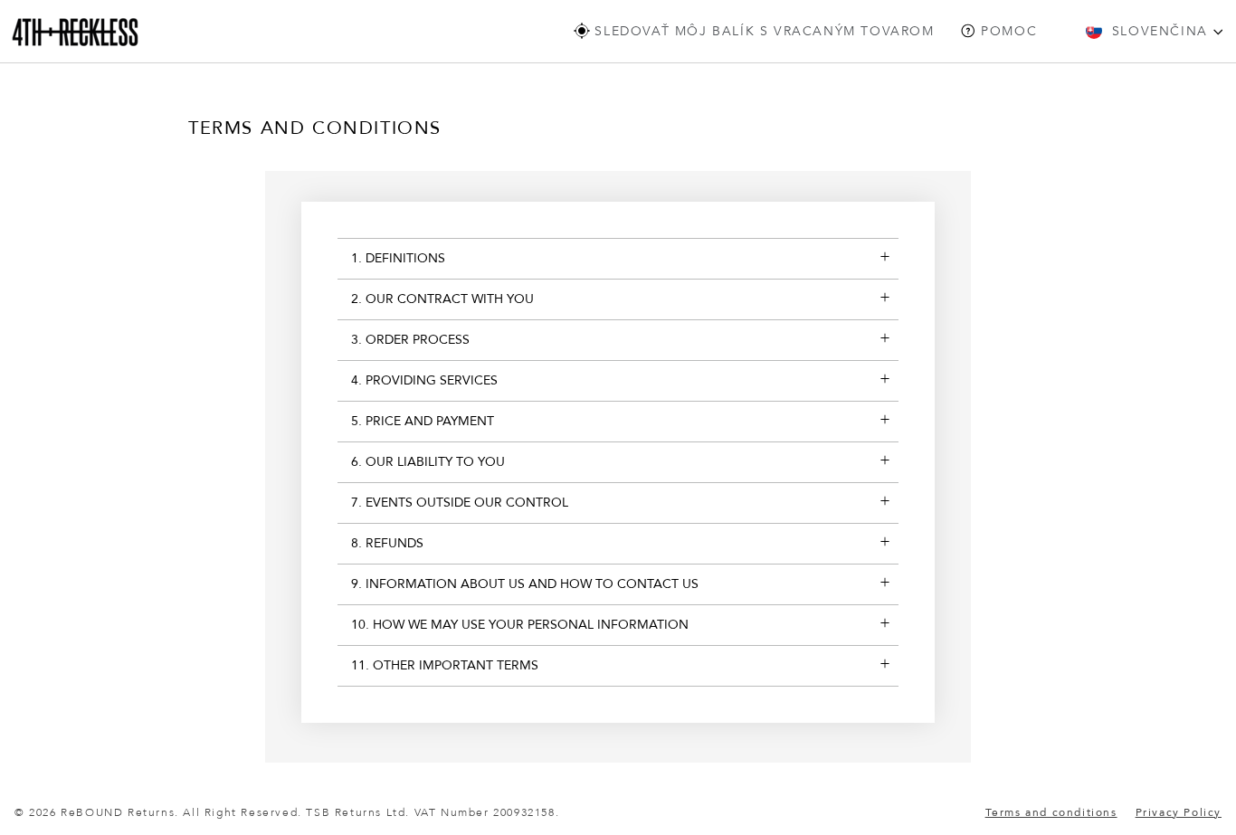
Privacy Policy (1179, 812)
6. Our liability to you (428, 461)
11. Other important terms (444, 665)
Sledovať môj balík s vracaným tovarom (762, 31)
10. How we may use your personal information (520, 624)
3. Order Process (410, 339)
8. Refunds (387, 543)
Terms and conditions (1051, 812)
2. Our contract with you (442, 299)
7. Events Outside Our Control (459, 502)
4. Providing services (424, 380)
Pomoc (1007, 31)
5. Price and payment (422, 421)
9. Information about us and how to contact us (525, 584)
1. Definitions (398, 258)
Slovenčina (1159, 31)
